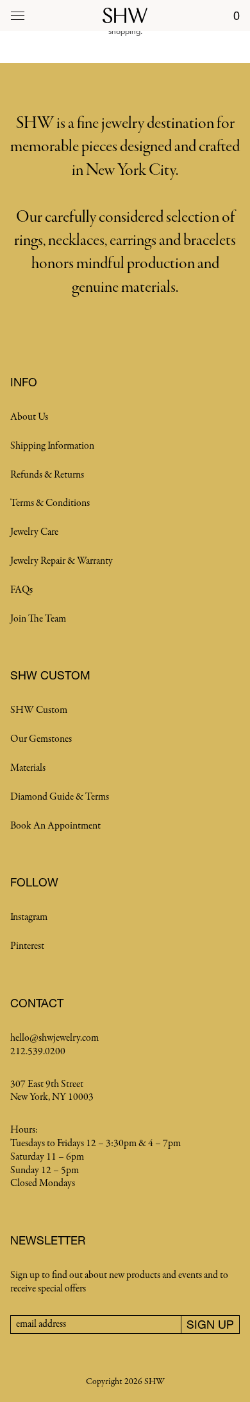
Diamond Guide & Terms (59, 797)
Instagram (28, 917)
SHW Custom (38, 710)
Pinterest (27, 946)
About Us (29, 417)
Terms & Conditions (50, 503)
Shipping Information (52, 446)
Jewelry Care (34, 532)
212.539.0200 (37, 1052)
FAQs (21, 590)
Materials (28, 768)
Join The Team (38, 619)
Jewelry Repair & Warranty (61, 561)
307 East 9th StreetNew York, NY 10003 (52, 1091)
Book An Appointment (55, 826)
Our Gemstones (41, 739)
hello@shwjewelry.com (54, 1038)
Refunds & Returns (47, 475)
